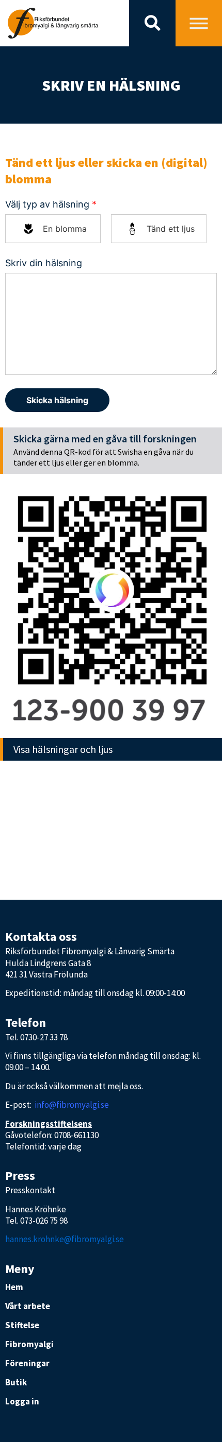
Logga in (22, 1401)
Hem (14, 1287)
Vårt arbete (27, 1306)
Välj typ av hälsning (51, 204)
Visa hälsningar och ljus (63, 749)
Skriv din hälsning (43, 263)
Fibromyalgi (29, 1344)
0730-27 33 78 (44, 1037)
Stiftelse (22, 1325)
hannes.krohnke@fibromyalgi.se (64, 1239)
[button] (152, 23)
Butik (16, 1382)
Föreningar (27, 1363)
